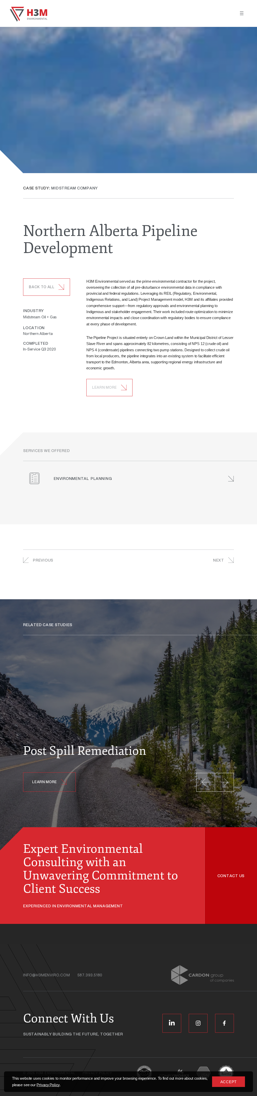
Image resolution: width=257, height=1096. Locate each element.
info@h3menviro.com (46, 975)
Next (218, 560)
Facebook (224, 1023)
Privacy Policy (48, 1084)
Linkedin (171, 1023)
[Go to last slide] (205, 782)
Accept (228, 1082)
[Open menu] (241, 13)
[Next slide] (224, 782)
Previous (43, 560)
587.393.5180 (90, 975)
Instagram (198, 1023)
